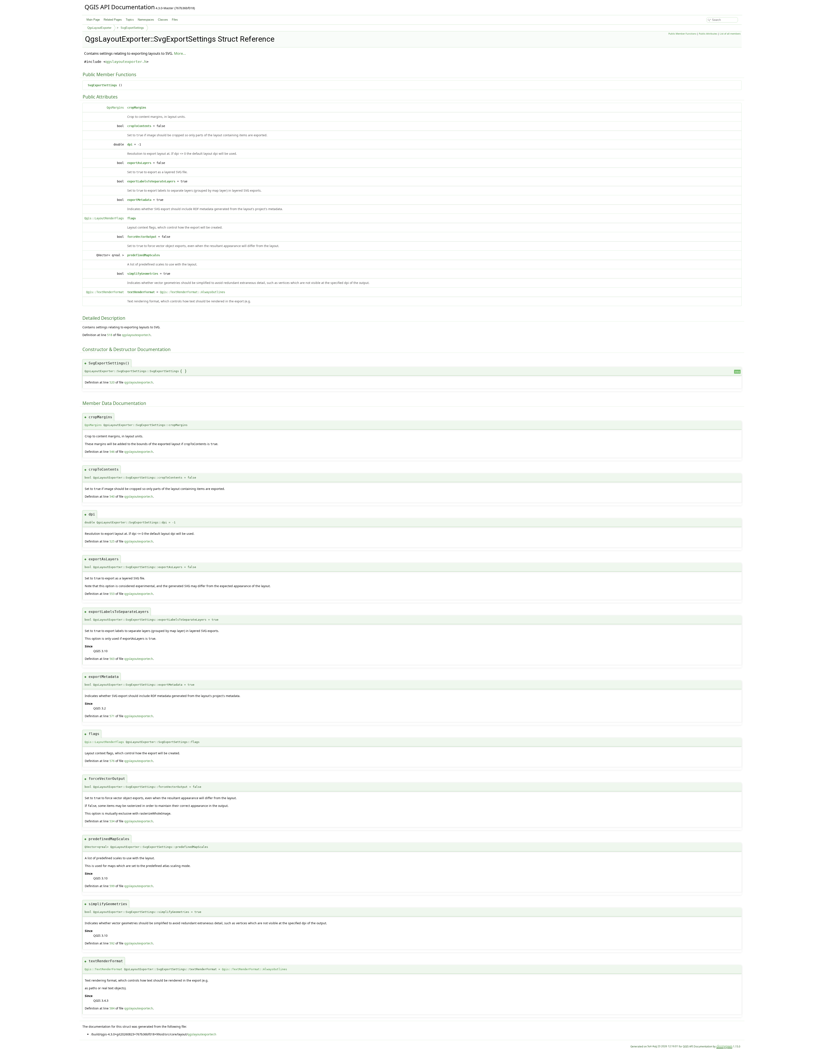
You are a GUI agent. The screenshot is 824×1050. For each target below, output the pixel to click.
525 (112, 541)
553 (112, 594)
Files (175, 19)
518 (109, 335)
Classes (163, 19)
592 (112, 943)
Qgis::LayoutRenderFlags (104, 218)
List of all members (730, 33)
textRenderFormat (141, 292)
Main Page (93, 19)
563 (112, 659)
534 (112, 821)
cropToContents (139, 126)
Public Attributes (708, 33)
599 (112, 886)
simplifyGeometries (142, 273)
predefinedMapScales (143, 255)
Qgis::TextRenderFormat (105, 292)
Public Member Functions (682, 33)
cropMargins (136, 107)
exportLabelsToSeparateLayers (151, 181)
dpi (129, 144)
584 (112, 1008)
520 (112, 382)
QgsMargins (115, 107)
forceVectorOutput (141, 236)
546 (112, 452)
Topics (130, 19)
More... (180, 53)
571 (112, 716)
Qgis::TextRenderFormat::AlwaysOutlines (192, 292)
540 (112, 496)
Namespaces (146, 19)
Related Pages (113, 19)
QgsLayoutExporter (99, 27)
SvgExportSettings (132, 27)
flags (131, 218)
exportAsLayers (139, 163)
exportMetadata (139, 200)
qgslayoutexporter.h (126, 61)
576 (112, 761)
